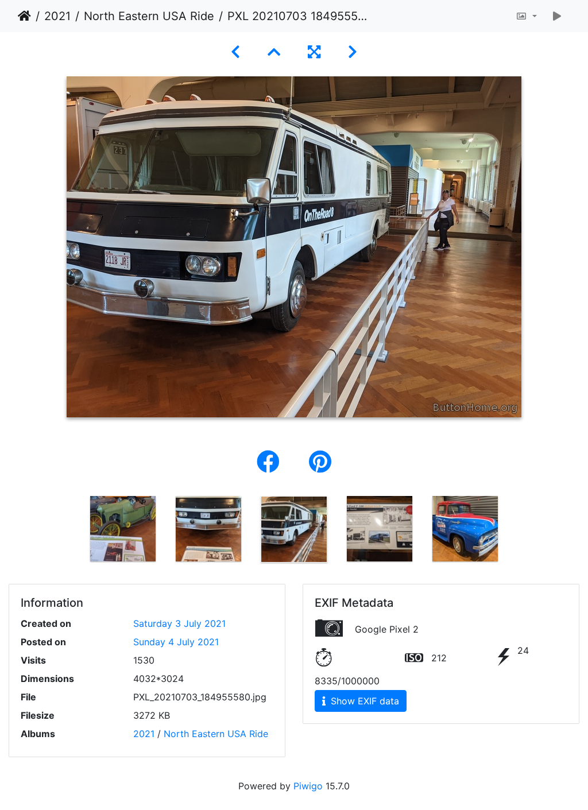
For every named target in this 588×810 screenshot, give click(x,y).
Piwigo (308, 786)
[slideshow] (557, 16)
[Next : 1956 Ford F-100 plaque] (352, 52)
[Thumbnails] (274, 52)
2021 (57, 16)
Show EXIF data (363, 701)
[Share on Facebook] (271, 462)
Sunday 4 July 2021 (176, 642)
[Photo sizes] (526, 16)
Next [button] (517, 531)
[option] (123, 528)
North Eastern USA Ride (149, 16)
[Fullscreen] (314, 52)
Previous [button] (72, 531)
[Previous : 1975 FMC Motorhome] (235, 52)
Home (24, 16)
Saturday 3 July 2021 (179, 623)
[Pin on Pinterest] (320, 462)
